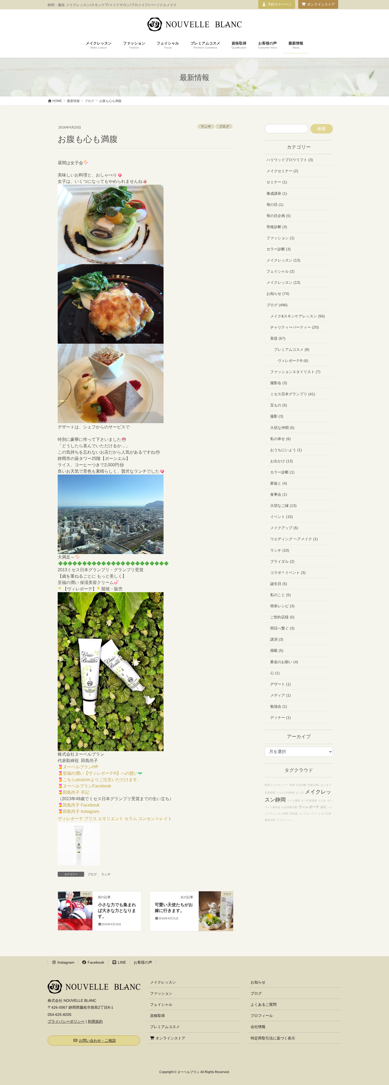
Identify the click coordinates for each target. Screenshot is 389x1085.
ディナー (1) (280, 717)
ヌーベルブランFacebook (87, 786)
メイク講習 (293, 800)
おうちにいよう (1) (286, 450)
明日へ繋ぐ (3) (282, 628)
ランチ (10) (279, 550)
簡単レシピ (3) (282, 606)
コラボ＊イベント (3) (288, 572)
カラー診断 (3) (278, 249)
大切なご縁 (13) (283, 505)
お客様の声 (143, 962)
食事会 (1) (278, 494)
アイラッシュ (284, 819)
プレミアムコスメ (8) (291, 349)
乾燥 (292, 784)
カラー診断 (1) (282, 472)
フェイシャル (161, 1004)
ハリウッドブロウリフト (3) (289, 160)
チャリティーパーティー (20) (294, 327)
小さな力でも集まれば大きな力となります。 (117, 910)
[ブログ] (75, 911)
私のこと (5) (280, 595)
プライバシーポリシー (66, 1021)
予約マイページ (280, 4)
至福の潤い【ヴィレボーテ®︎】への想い (100, 773)
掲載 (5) (276, 650)
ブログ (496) (277, 305)
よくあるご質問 (264, 1004)
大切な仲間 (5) (282, 428)
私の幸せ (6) (280, 439)
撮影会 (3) (278, 383)
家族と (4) (278, 483)
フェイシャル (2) (280, 271)
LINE (121, 962)
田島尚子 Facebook (81, 805)
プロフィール (262, 1015)
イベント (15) (281, 517)
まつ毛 (300, 792)
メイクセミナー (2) (282, 171)
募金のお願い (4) (284, 662)
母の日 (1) (274, 204)
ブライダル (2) (282, 561)
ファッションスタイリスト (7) (295, 372)
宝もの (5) (278, 405)
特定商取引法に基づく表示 (273, 1038)
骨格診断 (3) (276, 227)
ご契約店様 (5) (282, 617)
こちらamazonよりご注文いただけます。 (102, 779)
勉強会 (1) (278, 706)
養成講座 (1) (276, 193)
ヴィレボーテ (308, 807)
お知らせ (258, 982)
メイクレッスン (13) (283, 260)
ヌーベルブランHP (80, 767)
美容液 (293, 813)
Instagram (65, 962)
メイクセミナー (307, 813)
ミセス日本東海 (285, 792)
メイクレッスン (163, 982)
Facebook (95, 962)
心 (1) (275, 673)
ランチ (206, 127)
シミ (329, 807)
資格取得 (157, 1015)
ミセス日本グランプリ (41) (292, 394)
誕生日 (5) (278, 584)
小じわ (322, 800)
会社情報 (258, 1027)
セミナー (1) (276, 182)
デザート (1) (280, 684)
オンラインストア (321, 4)
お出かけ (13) (281, 461)
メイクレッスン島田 (276, 813)
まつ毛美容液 (309, 800)
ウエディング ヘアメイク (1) (294, 539)
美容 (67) (278, 338)
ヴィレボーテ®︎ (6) (293, 360)
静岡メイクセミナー (276, 784)
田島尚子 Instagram (81, 811)
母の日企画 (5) (278, 216)
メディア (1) (280, 695)
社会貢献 (301, 784)
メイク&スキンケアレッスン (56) (297, 316)
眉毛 (323, 807)
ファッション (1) (280, 238)
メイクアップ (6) (284, 528)
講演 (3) (276, 639)
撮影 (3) (276, 416)
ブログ (224, 127)
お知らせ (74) (277, 293)
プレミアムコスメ (165, 1027)
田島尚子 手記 (76, 792)
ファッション (161, 993)
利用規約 (95, 1021)
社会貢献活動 (289, 807)
